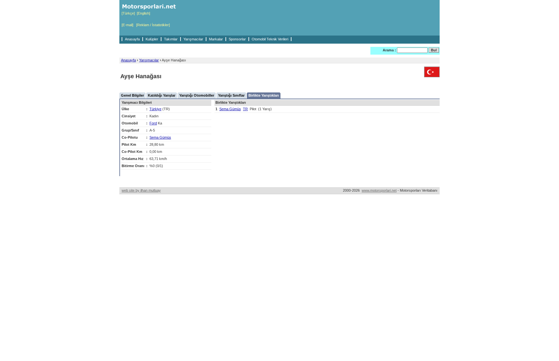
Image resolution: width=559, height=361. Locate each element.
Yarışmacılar (193, 39)
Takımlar (171, 39)
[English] (143, 13)
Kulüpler (152, 39)
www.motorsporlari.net (379, 190)
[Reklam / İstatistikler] (153, 25)
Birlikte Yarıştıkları (263, 95)
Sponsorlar (237, 39)
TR (245, 109)
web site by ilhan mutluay (141, 190)
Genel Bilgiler (132, 95)
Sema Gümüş (160, 137)
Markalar (216, 39)
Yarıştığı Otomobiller (196, 95)
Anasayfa (132, 39)
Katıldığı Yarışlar (161, 95)
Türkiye (155, 109)
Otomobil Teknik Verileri (270, 39)
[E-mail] (127, 25)
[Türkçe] (128, 13)
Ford (153, 123)
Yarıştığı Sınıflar (231, 95)
